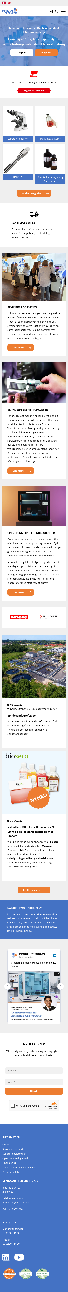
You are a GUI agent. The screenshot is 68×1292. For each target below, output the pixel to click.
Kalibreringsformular (14, 1153)
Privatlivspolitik (10, 1172)
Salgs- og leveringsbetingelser (19, 1167)
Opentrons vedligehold (15, 1158)
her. (13, 918)
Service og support (12, 1149)
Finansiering (9, 1162)
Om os (6, 1144)
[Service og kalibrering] (9, 1274)
